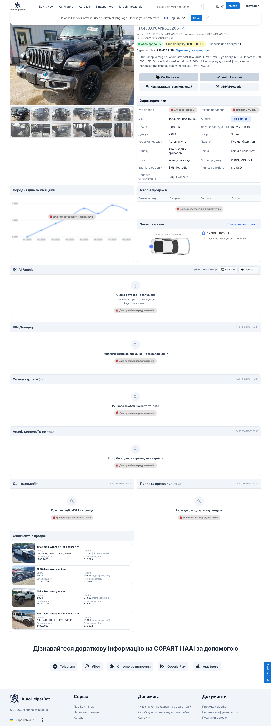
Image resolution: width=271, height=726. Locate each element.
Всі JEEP (153, 34)
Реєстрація (251, 5)
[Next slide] (128, 61)
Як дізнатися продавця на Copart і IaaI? (164, 706)
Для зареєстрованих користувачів (184, 109)
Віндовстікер (105, 6)
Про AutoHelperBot (214, 706)
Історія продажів (130, 6)
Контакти (144, 717)
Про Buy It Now (84, 706)
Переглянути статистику (193, 50)
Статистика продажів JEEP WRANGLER (203, 34)
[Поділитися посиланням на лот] (183, 28)
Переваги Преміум (86, 712)
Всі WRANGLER (169, 34)
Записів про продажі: (225, 44)
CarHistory (66, 6)
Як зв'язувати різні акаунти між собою (164, 712)
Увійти (232, 5)
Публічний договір (214, 717)
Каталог (141, 34)
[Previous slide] (16, 61)
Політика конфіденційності (220, 712)
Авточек (85, 6)
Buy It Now (46, 6)
